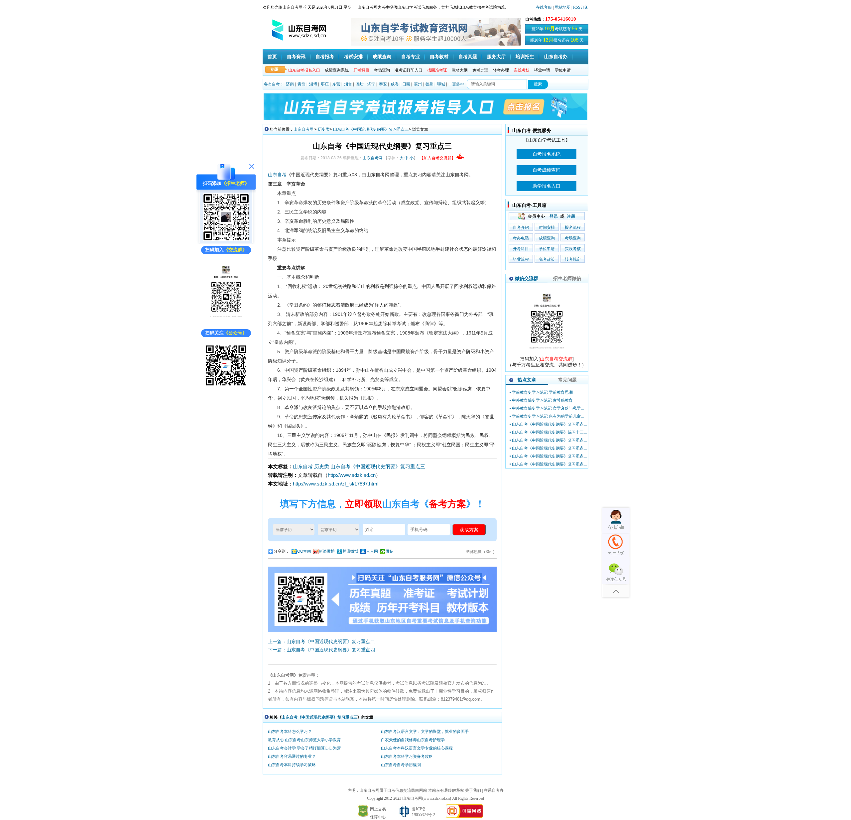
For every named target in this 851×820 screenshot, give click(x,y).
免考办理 (480, 70)
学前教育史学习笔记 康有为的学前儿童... (548, 416)
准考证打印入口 (409, 70)
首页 (272, 56)
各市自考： (274, 84)
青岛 (301, 84)
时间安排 (547, 227)
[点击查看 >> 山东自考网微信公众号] (226, 387)
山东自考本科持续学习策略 (292, 764)
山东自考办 (555, 56)
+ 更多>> (457, 84)
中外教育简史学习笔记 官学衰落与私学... (548, 408)
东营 (336, 84)
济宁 (371, 84)
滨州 (418, 84)
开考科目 (521, 248)
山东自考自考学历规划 (401, 764)
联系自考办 (494, 790)
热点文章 (527, 379)
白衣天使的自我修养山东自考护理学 (413, 740)
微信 (390, 551)
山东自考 (277, 174)
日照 (406, 84)
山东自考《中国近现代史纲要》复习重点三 (371, 129)
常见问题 (567, 379)
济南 (290, 84)
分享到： (282, 551)
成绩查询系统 (337, 70)
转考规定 (573, 259)
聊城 (441, 84)
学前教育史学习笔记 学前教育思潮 (542, 392)
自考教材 (439, 56)
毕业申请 (542, 70)
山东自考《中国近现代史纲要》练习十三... (549, 432)
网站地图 (562, 7)
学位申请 (563, 70)
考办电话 (521, 238)
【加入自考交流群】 (437, 158)
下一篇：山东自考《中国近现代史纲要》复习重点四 (321, 649)
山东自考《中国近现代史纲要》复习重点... (549, 424)
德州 (429, 84)
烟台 (348, 84)
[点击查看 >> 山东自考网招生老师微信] (226, 239)
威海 (395, 84)
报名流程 (573, 227)
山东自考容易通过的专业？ (292, 756)
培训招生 (525, 56)
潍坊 (360, 84)
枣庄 (325, 84)
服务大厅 (496, 56)
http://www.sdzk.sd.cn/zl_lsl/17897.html (335, 483)
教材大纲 (460, 70)
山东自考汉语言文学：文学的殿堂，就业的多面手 (425, 731)
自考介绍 (521, 227)
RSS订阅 (580, 7)
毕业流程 (521, 259)
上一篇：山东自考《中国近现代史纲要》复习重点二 (321, 641)
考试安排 (353, 56)
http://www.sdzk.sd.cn (352, 475)
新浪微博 (327, 551)
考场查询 (382, 70)
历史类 (324, 129)
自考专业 (410, 56)
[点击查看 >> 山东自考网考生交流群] (226, 322)
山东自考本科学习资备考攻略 (407, 756)
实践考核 (573, 248)
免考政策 (547, 259)
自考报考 (324, 56)
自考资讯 (296, 56)
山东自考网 (303, 129)
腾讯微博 (350, 551)
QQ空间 (304, 551)
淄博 (313, 84)
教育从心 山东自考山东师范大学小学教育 (304, 740)
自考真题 (467, 56)
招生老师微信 (567, 278)
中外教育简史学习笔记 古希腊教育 (542, 400)
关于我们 (473, 790)
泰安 (383, 84)
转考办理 (501, 70)
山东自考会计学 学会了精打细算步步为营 (304, 748)
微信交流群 (526, 278)
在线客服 (544, 7)
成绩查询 (382, 56)
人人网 (372, 551)
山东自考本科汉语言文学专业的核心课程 (417, 748)
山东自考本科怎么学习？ (290, 731)
